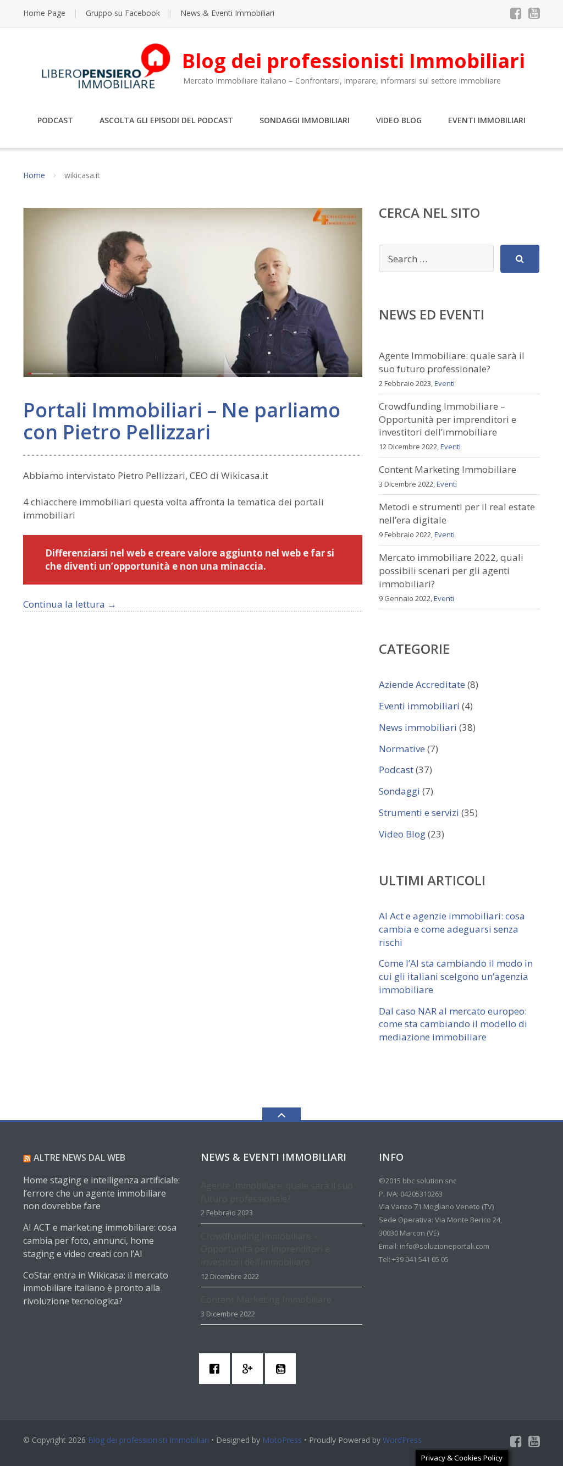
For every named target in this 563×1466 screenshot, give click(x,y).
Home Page (44, 13)
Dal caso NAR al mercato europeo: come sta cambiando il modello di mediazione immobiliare (453, 1024)
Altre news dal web (79, 1157)
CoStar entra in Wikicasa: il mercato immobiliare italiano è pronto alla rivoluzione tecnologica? (95, 1288)
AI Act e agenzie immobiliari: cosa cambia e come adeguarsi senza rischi (452, 929)
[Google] (250, 1368)
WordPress (402, 1440)
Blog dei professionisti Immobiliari (148, 1440)
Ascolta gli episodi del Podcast (166, 120)
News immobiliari (418, 727)
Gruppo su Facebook (123, 13)
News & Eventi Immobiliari (227, 13)
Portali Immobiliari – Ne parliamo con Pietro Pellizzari (181, 420)
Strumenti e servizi (419, 812)
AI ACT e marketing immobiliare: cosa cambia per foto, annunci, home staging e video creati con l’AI (99, 1240)
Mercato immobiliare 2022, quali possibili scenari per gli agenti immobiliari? (451, 570)
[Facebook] (516, 13)
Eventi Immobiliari (487, 120)
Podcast (55, 120)
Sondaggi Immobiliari (305, 120)
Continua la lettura (70, 604)
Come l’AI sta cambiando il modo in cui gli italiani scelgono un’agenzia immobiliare (456, 976)
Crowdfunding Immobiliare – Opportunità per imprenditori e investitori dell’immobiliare (447, 419)
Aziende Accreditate (422, 684)
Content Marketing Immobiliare (447, 469)
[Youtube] (534, 13)
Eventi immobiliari (419, 705)
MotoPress (282, 1440)
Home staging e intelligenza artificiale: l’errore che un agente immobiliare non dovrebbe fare (101, 1193)
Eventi (444, 383)
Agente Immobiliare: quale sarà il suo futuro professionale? (452, 362)
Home (34, 175)
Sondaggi (399, 791)
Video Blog (399, 120)
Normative (402, 748)
